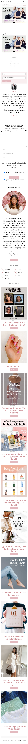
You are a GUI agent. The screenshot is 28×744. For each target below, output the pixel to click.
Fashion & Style (14, 405)
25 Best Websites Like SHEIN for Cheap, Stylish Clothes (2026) (14, 456)
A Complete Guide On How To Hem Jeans (14, 593)
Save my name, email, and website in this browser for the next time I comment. (14, 165)
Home (14, 544)
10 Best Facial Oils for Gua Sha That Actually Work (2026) (14, 502)
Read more (14, 328)
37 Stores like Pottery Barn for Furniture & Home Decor (14, 548)
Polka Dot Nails (14, 366)
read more (14, 259)
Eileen (14, 92)
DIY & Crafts (14, 590)
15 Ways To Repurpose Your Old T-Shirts (14, 727)
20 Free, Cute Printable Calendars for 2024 (14, 637)
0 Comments (19, 28)
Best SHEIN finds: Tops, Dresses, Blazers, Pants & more (14, 682)
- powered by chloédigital (21, 740)
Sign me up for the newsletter (14, 172)
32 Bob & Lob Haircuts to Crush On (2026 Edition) (14, 323)
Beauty (14, 320)
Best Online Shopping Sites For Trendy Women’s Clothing (14, 410)
